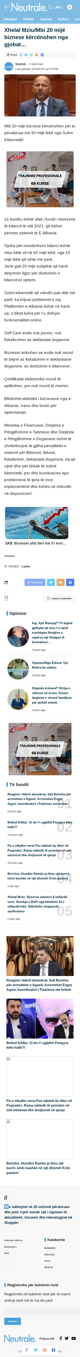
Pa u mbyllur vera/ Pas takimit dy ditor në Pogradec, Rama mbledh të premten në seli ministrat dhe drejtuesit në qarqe (39, 850)
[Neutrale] (29, 7)
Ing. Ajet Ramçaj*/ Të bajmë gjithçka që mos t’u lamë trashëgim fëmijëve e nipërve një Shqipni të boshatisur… (52, 632)
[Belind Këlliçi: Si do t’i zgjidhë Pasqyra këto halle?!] (40, 1019)
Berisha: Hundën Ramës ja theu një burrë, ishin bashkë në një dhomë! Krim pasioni (38, 1168)
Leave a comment (61, 598)
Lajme (26, 566)
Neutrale (20, 64)
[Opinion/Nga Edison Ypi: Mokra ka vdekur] (18, 669)
